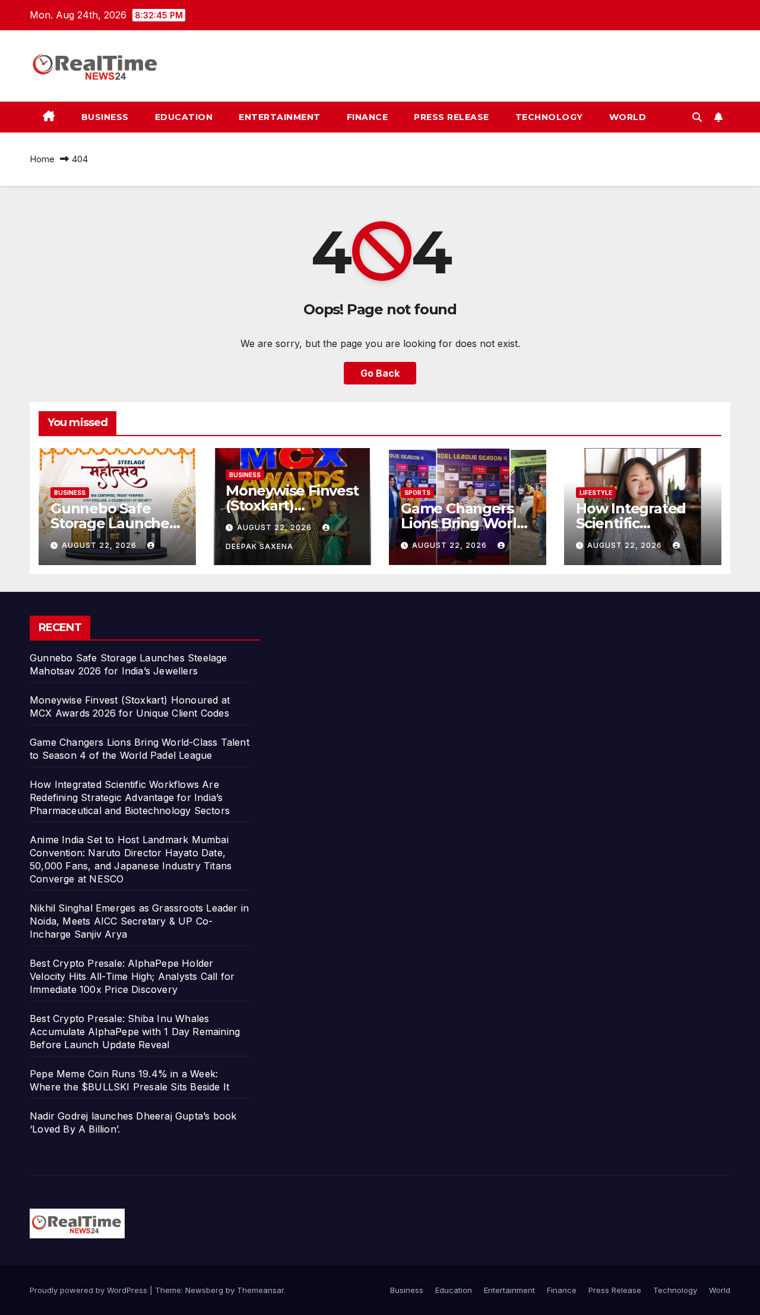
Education (184, 117)
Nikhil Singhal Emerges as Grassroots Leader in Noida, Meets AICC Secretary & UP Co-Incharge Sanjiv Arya (139, 921)
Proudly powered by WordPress (90, 1290)
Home (42, 159)
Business (105, 117)
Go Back (380, 373)
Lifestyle (596, 492)
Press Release (451, 117)
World (628, 117)
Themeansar (260, 1290)
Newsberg (204, 1290)
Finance (367, 117)
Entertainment (280, 117)
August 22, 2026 (100, 545)
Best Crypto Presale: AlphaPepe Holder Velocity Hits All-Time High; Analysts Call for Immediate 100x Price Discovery (132, 976)
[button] (697, 117)
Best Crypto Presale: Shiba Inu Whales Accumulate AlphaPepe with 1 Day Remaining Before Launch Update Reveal (135, 1032)
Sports (417, 492)
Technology (549, 117)
